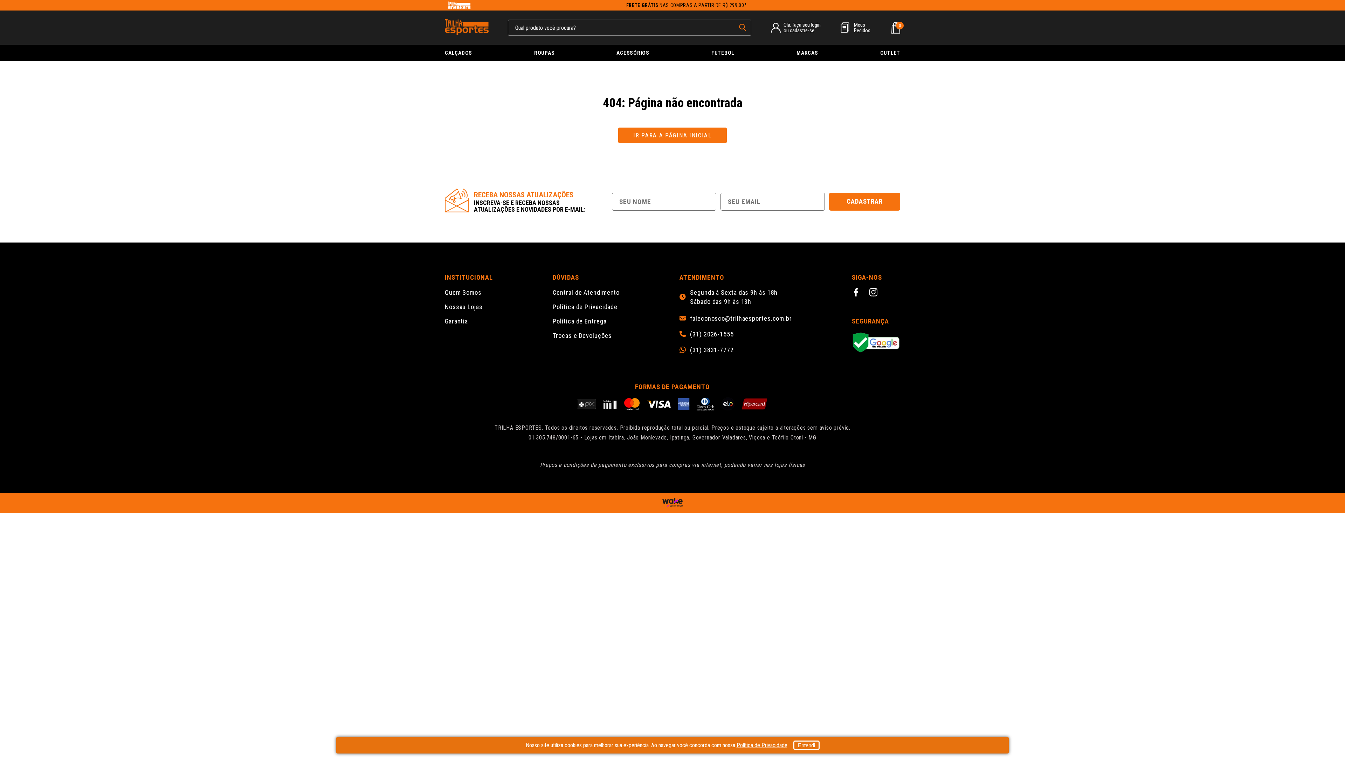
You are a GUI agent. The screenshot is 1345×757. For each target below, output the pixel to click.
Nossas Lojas (464, 307)
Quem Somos (463, 292)
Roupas (544, 53)
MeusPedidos (862, 28)
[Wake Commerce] (672, 503)
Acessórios (632, 53)
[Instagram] (874, 293)
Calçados (458, 53)
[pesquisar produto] (742, 27)
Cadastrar (865, 201)
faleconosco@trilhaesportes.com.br (741, 318)
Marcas (807, 53)
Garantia (456, 321)
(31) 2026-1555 (712, 334)
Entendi (806, 745)
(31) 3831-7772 (712, 350)
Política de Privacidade (585, 307)
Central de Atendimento (586, 292)
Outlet (890, 53)
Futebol (722, 53)
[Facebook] (857, 293)
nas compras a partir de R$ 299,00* (686, 5)
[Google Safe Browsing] (876, 343)
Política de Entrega (579, 321)
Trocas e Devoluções (582, 335)
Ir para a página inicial (672, 135)
